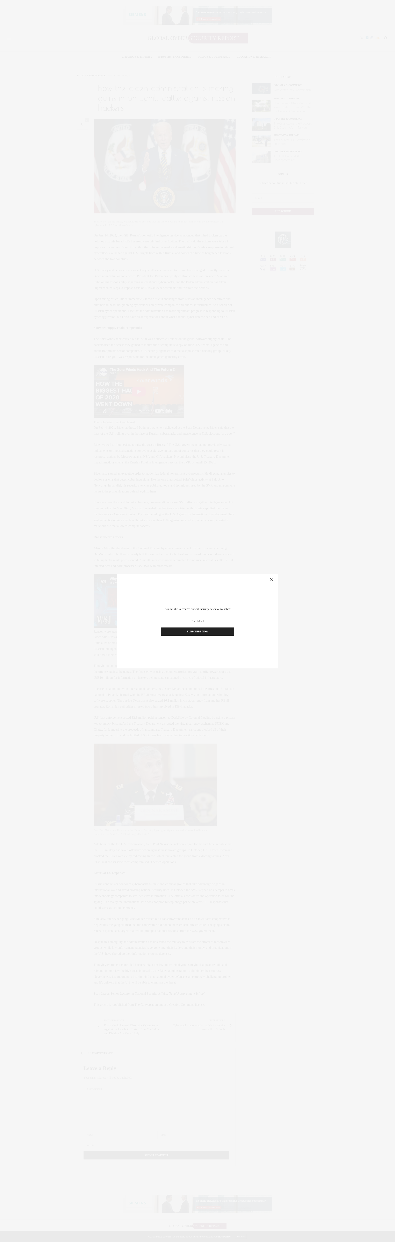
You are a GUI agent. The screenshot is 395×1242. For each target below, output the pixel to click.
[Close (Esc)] (271, 580)
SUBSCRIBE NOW (197, 631)
